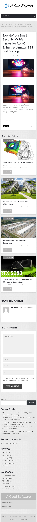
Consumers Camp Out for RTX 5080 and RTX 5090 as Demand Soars (17, 281)
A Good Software (8, 476)
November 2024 (8, 463)
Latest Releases (7, 478)
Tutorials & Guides (8, 486)
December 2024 (8, 460)
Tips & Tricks (12, 24)
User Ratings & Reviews (10, 489)
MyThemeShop (31, 516)
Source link (7, 121)
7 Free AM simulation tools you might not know (18, 164)
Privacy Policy (8, 507)
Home (5, 24)
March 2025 (6, 452)
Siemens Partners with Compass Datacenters (14, 242)
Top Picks (5, 484)
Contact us (7, 502)
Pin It (30, 126)
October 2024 (7, 466)
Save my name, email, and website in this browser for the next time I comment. (18, 379)
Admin (5, 56)
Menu (5, 16)
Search (3, 399)
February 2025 (7, 455)
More (6, 172)
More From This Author (25, 307)
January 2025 (7, 458)
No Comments (23, 167)
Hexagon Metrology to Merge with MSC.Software (15, 203)
